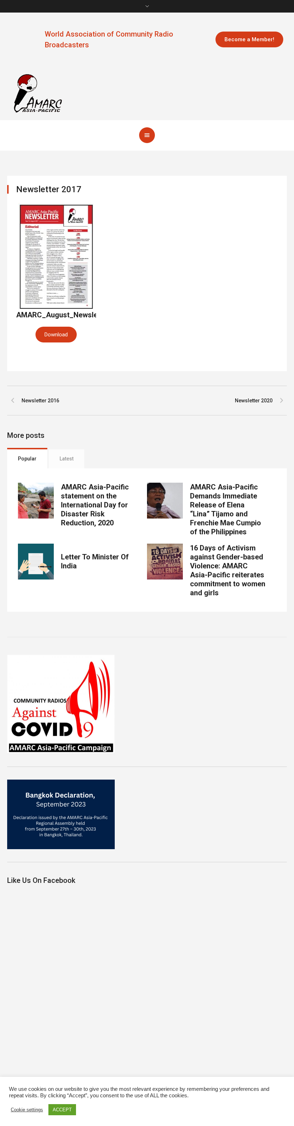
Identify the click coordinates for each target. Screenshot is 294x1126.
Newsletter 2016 (40, 400)
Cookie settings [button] (27, 1109)
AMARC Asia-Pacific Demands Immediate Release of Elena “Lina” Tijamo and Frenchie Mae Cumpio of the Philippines (225, 509)
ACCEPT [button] (62, 1109)
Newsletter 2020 (253, 400)
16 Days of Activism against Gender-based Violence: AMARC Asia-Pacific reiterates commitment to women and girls (227, 570)
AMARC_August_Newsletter (62, 315)
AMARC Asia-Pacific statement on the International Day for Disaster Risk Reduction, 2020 (95, 505)
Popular (27, 459)
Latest (67, 459)
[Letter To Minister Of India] (36, 561)
